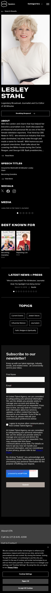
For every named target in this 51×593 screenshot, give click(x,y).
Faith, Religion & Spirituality (25, 330)
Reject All (25, 581)
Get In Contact (9, 543)
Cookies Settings (25, 574)
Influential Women (19, 323)
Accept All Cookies (25, 588)
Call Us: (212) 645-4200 (14, 537)
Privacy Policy (13, 568)
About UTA (7, 531)
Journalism (35, 323)
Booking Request (23, 113)
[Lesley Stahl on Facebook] (8, 192)
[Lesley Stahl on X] (2, 192)
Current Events (17, 316)
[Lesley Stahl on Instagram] (14, 192)
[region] (25, 568)
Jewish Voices (33, 316)
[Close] (48, 547)
